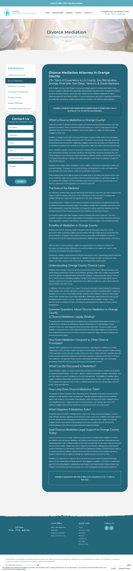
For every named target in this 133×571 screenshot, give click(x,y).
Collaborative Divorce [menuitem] (16, 75)
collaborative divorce (87, 353)
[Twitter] (111, 528)
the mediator (95, 127)
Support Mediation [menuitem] (15, 103)
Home (47, 13)
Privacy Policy (83, 544)
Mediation (69, 13)
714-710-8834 (115, 13)
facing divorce (60, 438)
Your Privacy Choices (29, 565)
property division (61, 294)
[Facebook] (107, 528)
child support (74, 373)
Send (20, 181)
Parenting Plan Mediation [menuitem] (18, 92)
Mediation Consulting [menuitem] (16, 86)
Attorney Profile (57, 13)
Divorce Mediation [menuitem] (15, 81)
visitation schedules (68, 299)
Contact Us (88, 13)
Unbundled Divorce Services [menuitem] (19, 108)
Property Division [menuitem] (15, 97)
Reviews (78, 13)
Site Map (82, 541)
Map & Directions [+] (58, 536)
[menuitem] (47, 12)
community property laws (66, 288)
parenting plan (80, 376)
